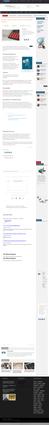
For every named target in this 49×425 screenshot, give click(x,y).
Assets (3, 12)
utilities (39, 383)
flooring (35, 407)
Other (36, 12)
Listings (41, 30)
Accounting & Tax (23, 25)
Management (21, 12)
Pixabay (32, 147)
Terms (26, 421)
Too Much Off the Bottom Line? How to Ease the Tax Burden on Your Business (17, 371)
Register (43, 421)
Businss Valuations (27, 70)
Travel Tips (2, 2)
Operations (26, 12)
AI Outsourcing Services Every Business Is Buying (43, 69)
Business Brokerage (41, 21)
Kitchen (35, 381)
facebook (26, 39)
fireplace (40, 392)
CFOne (16, 421)
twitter (24, 39)
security (35, 398)
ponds (43, 394)
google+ (9, 152)
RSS (40, 421)
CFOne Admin (10, 351)
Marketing (17, 12)
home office (36, 392)
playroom (35, 405)
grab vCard (44, 287)
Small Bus (30, 12)
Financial (10, 12)
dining (35, 396)
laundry (40, 403)
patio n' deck (40, 381)
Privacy (24, 421)
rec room (35, 383)
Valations (39, 27)
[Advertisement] (18, 321)
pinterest (28, 39)
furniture (43, 383)
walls (42, 398)
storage (35, 394)
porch (35, 401)
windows (35, 387)
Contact (6, 2)
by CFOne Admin (14, 25)
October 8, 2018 (6, 25)
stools (35, 412)
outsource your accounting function (17, 80)
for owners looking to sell (42, 184)
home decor (42, 390)
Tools (38, 30)
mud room (39, 396)
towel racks (35, 403)
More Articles (42, 82)
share (11, 207)
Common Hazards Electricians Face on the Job (43, 66)
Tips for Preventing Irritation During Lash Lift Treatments (43, 104)
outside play (42, 385)
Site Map (34, 421)
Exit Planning (40, 23)
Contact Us (37, 421)
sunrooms (40, 409)
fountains (39, 407)
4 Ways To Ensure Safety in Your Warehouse (43, 95)
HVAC (39, 398)
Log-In (45, 421)
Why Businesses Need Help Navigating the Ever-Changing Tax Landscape (37, 15)
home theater (40, 387)
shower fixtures (36, 390)
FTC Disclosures (30, 421)
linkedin (22, 39)
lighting (39, 394)
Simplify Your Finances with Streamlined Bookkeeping (19, 15)
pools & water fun (40, 412)
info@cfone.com (45, 281)
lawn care (40, 405)
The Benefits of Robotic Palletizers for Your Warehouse (43, 79)
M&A (13, 12)
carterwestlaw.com (6, 93)
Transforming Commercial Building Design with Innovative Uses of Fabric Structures (43, 99)
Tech (33, 12)
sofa (43, 396)
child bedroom (36, 385)
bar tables (35, 409)
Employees (6, 12)
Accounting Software (10, 171)
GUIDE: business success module (9, 157)
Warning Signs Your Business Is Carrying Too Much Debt (43, 74)
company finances (32, 344)
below (23, 206)
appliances (39, 401)
